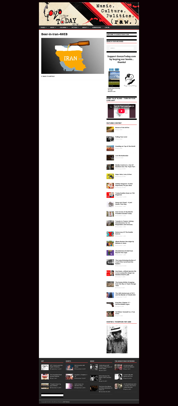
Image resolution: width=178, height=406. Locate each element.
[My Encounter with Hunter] (69, 369)
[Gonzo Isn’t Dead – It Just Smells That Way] (110, 206)
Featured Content (114, 123)
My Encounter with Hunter (80, 366)
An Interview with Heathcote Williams (128, 366)
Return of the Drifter (122, 127)
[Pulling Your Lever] (110, 140)
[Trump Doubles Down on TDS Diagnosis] (110, 197)
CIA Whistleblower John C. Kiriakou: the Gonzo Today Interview (129, 385)
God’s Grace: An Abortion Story (79, 384)
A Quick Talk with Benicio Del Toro (128, 375)
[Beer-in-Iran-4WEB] (72, 73)
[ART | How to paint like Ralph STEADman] (45, 369)
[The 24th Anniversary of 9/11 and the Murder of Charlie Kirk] (110, 297)
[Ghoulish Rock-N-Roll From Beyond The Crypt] (110, 254)
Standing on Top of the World (125, 146)
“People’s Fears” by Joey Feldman (55, 384)
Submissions (96, 27)
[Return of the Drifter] (110, 131)
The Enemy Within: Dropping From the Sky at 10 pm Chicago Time (125, 283)
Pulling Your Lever (121, 137)
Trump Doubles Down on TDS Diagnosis (125, 194)
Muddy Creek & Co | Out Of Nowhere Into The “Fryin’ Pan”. (125, 166)
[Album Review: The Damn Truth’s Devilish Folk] (94, 379)
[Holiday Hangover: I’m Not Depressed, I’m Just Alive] (110, 187)
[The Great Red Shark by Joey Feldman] (45, 378)
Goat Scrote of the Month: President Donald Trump (124, 212)
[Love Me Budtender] (110, 159)
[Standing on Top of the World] (110, 150)
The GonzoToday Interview (125, 361)
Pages (43, 27)
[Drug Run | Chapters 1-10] (69, 378)
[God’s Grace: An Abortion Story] (69, 388)
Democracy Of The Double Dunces (124, 233)
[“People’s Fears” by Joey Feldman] (45, 388)
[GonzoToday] (89, 24)
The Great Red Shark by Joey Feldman (56, 375)
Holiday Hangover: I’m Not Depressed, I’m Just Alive (124, 184)
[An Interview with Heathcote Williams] (118, 369)
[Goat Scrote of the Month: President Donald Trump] (110, 215)
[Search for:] (121, 48)
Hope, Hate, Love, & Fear (123, 174)
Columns (63, 27)
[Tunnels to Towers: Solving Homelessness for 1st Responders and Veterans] (110, 225)
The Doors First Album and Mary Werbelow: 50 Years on (105, 388)
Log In (107, 27)
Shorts (68, 361)
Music (52, 27)
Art (42, 361)
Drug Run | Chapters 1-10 (81, 375)
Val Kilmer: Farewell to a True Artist (125, 312)
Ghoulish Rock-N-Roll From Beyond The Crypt (124, 251)
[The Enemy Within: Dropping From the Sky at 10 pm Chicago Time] (110, 286)
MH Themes (66, 402)
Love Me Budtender (122, 155)
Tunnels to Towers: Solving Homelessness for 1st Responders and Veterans (124, 222)
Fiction (74, 27)
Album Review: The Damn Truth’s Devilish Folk (105, 377)
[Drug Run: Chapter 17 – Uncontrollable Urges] (110, 306)
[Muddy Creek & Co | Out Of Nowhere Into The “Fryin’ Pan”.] (110, 169)
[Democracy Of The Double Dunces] (110, 236)
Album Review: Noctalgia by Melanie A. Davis (124, 242)
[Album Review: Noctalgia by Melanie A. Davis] (110, 245)
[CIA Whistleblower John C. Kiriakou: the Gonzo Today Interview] (118, 388)
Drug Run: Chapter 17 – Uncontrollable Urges (123, 303)
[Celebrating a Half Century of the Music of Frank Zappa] (94, 369)
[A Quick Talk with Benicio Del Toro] (118, 378)
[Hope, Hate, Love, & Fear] (110, 178)
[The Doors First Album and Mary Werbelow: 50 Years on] (94, 390)
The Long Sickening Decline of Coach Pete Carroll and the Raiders (125, 261)
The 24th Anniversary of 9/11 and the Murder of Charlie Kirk (125, 294)
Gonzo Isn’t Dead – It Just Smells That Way (123, 203)
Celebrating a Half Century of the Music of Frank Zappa (105, 366)
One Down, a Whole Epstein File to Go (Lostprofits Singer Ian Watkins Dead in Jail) (125, 272)
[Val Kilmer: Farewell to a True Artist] (110, 315)
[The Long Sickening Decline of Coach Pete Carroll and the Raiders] (110, 264)
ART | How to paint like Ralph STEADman (56, 366)
